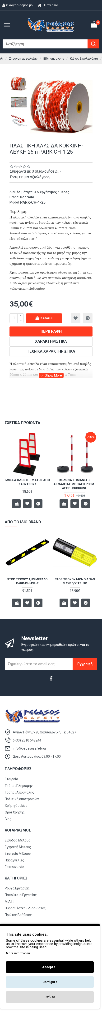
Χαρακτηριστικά (51, 341)
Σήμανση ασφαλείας (23, 58)
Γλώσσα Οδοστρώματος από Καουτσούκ (27, 482)
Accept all (49, 967)
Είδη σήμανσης (53, 58)
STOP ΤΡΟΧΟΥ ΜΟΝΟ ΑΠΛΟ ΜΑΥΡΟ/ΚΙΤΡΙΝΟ (75, 581)
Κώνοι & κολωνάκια (84, 58)
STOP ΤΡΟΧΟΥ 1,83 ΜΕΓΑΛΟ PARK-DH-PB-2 (27, 581)
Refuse (50, 997)
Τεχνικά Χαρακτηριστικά (51, 351)
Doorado (27, 197)
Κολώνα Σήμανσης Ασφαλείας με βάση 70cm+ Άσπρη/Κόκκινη (74, 484)
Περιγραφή (51, 331)
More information (18, 953)
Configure (49, 982)
